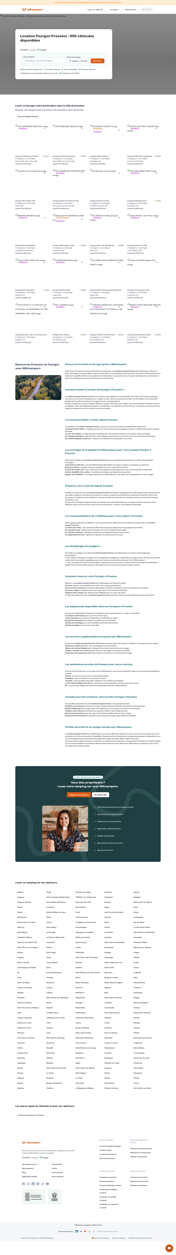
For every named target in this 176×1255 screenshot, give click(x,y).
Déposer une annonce (79, 795)
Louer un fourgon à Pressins (27, 116)
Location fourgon (35, 36)
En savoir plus (101, 795)
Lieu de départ (29, 57)
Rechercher (97, 61)
